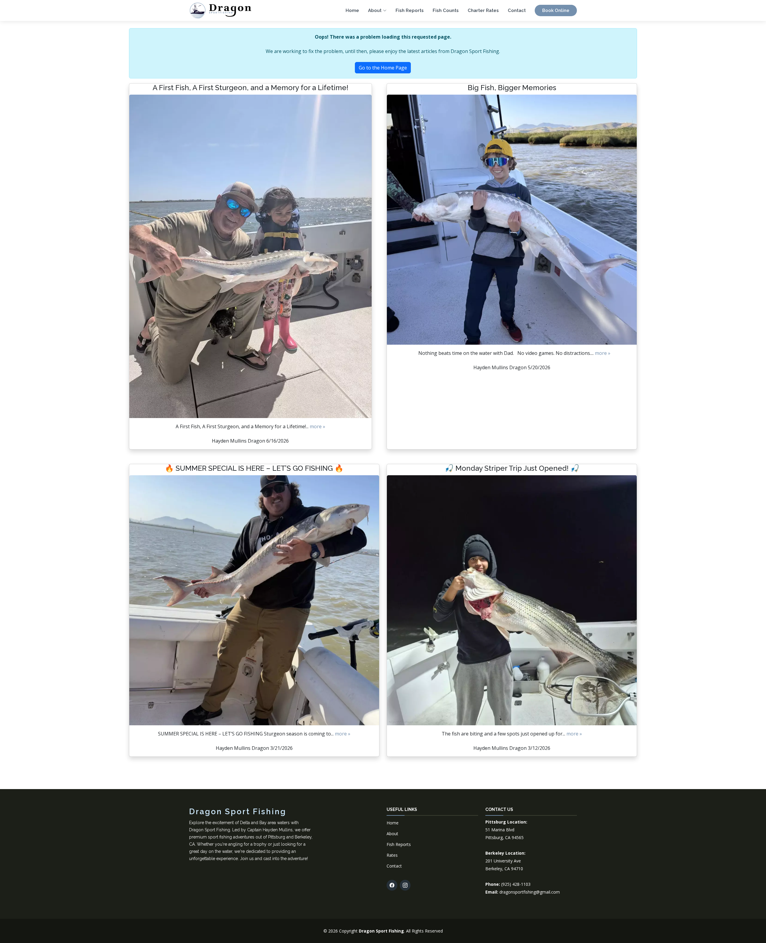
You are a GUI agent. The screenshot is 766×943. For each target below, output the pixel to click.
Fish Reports (410, 10)
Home (352, 10)
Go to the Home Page (383, 67)
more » (317, 426)
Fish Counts (446, 10)
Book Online (555, 10)
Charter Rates (483, 10)
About (392, 833)
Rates (392, 855)
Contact (517, 10)
